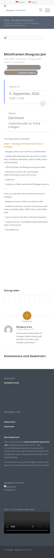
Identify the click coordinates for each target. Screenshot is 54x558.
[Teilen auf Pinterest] (22, 298)
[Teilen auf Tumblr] (32, 298)
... (42, 103)
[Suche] (39, 10)
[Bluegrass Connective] (22, 10)
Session (7, 62)
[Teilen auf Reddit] (42, 298)
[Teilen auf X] (11, 298)
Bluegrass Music (36, 59)
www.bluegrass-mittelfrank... (23, 67)
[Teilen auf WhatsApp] (17, 298)
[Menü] (46, 10)
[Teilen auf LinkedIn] (27, 298)
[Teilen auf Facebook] (6, 298)
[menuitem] (20, 2)
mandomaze (19, 62)
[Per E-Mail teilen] (47, 298)
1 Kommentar (21, 59)
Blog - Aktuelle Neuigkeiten (19, 20)
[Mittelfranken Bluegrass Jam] (23, 43)
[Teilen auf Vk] (37, 298)
